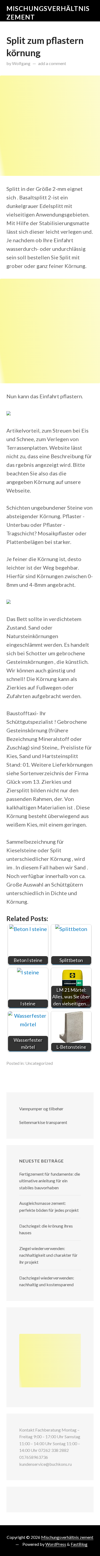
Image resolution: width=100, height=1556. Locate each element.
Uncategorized (39, 1063)
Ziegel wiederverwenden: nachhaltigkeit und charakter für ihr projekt (48, 1255)
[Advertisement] (50, 125)
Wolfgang (21, 63)
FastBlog (79, 1544)
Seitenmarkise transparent (43, 1122)
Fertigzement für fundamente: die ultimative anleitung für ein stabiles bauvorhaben (49, 1180)
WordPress (55, 1544)
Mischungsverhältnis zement (67, 1537)
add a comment (52, 63)
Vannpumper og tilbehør (41, 1108)
